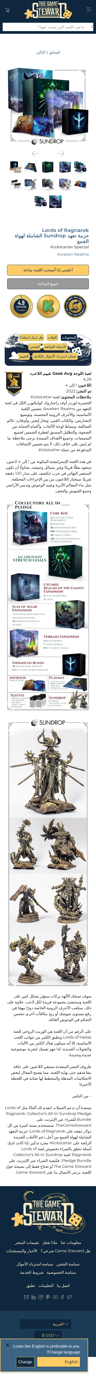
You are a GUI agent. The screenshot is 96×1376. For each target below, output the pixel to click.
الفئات (52, 337)
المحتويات (69, 337)
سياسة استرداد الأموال (34, 1264)
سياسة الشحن (68, 1264)
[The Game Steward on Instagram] (40, 1298)
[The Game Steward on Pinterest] (48, 1298)
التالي (40, 52)
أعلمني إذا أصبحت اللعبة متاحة (48, 270)
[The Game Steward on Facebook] (62, 1298)
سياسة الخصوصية (61, 1272)
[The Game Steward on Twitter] (69, 1298)
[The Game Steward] (48, 10)
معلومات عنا (71, 1242)
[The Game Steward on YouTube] (55, 1298)
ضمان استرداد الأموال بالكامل (54, 356)
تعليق (30, 1285)
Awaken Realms (73, 254)
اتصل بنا (63, 1285)
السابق (54, 52)
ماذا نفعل (49, 1242)
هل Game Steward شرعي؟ (65, 1251)
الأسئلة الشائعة (55, 346)
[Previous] (35, 153)
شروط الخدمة (31, 1272)
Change (25, 1362)
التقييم (24, 356)
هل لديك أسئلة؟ (31, 337)
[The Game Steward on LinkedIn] (33, 1298)
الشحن (35, 346)
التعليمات (45, 1285)
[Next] (60, 153)
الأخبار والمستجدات (21, 1251)
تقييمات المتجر (27, 1242)
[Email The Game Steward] (26, 1298)
